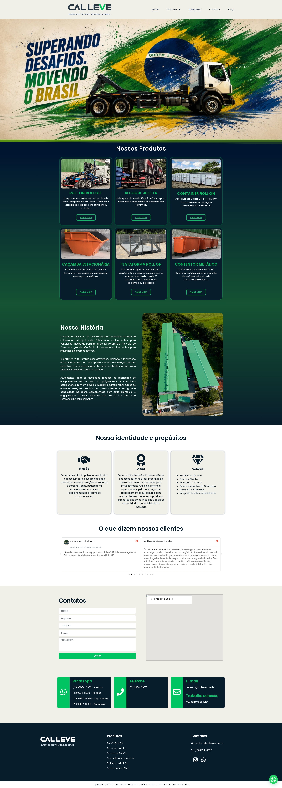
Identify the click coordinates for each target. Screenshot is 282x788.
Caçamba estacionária (120, 758)
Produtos (172, 9)
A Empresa (195, 9)
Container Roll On (117, 753)
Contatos (214, 9)
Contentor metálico (118, 768)
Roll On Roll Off (115, 743)
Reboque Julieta (116, 748)
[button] (60, 554)
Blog (230, 9)
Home (155, 9)
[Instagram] (195, 759)
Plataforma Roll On (117, 763)
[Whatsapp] (203, 759)
